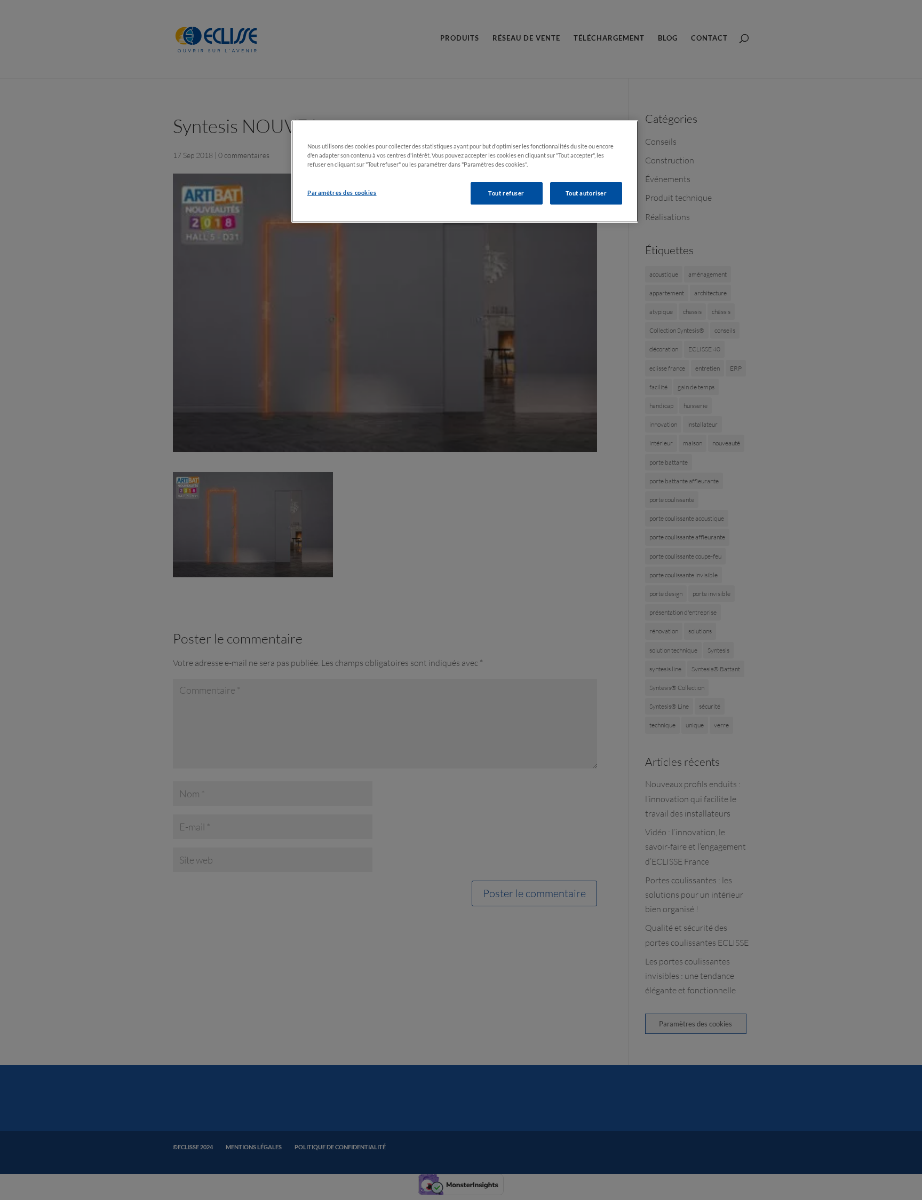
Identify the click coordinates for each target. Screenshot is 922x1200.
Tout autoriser (586, 193)
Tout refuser (506, 193)
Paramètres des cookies (342, 192)
